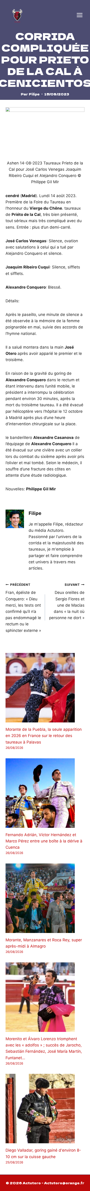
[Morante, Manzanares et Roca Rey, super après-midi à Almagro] (45, 898)
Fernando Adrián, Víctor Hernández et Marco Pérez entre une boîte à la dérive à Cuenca (44, 841)
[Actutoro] (17, 15)
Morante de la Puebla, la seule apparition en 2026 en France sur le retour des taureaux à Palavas (44, 735)
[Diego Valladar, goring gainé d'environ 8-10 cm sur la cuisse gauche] (45, 1108)
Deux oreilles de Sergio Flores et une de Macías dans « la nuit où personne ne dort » (66, 601)
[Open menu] (79, 15)
